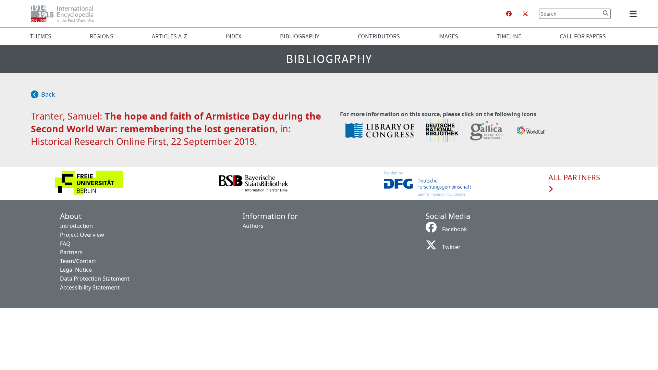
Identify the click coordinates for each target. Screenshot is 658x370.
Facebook (454, 229)
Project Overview (82, 234)
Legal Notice (76, 269)
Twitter (451, 247)
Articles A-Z (169, 36)
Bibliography (299, 36)
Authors (253, 226)
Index (233, 36)
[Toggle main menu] (634, 14)
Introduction (76, 226)
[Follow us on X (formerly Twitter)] (525, 14)
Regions (101, 36)
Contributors (379, 36)
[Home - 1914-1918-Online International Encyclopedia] (65, 13)
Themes (40, 36)
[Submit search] (605, 13)
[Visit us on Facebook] (509, 14)
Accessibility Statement (90, 287)
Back (48, 94)
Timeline (509, 36)
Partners (71, 252)
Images (448, 36)
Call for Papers (583, 36)
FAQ (65, 243)
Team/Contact (78, 261)
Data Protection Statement (95, 278)
